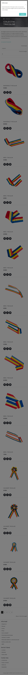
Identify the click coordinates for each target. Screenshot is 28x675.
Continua (22, 14)
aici (7, 10)
